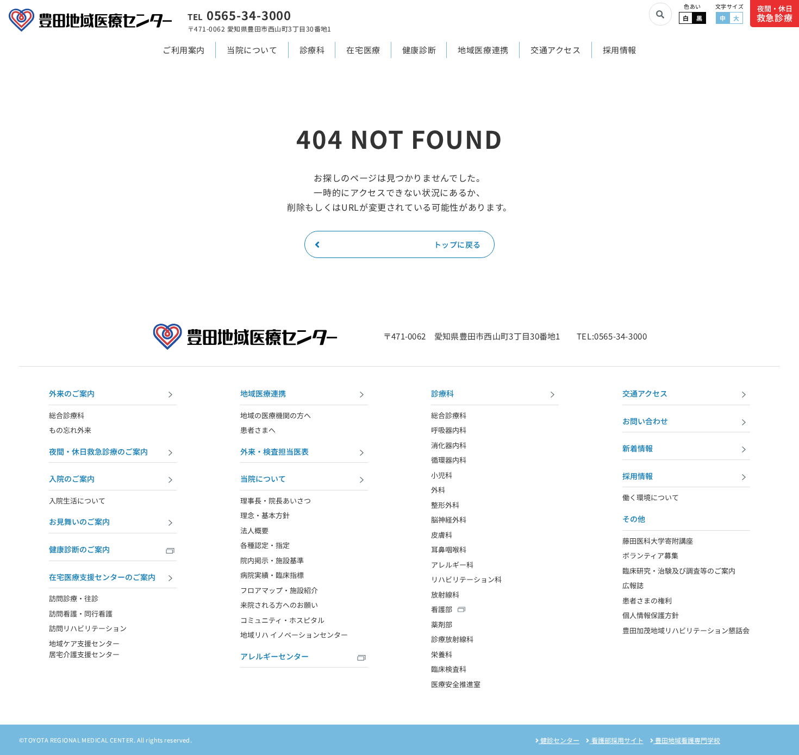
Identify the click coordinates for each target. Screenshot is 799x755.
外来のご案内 (72, 393)
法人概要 (254, 530)
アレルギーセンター (274, 656)
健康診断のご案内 (79, 549)
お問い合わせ (645, 421)
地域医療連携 (483, 49)
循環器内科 (448, 460)
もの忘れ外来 (70, 430)
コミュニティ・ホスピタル (282, 620)
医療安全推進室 (455, 684)
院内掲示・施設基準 (272, 560)
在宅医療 (363, 49)
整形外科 (445, 505)
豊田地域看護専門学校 (686, 740)
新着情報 (637, 448)
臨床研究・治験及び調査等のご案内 (678, 570)
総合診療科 (66, 415)
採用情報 (619, 49)
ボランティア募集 (650, 555)
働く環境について (650, 497)
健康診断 (419, 49)
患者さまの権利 (647, 600)
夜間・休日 (775, 13)
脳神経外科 (448, 519)
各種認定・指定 (265, 545)
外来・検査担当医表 (274, 451)
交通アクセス (555, 49)
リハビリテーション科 (466, 579)
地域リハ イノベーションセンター (294, 635)
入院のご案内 (72, 478)
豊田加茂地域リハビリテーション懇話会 (686, 630)
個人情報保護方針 (650, 615)
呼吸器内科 (448, 430)
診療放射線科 (452, 639)
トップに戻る (457, 244)
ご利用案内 (184, 49)
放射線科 (445, 594)
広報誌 (633, 585)
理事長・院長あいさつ (275, 500)
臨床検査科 (448, 669)
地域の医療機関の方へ (275, 415)
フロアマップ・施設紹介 (279, 590)
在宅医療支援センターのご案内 (102, 576)
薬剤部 (441, 624)
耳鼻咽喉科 (448, 549)
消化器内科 (448, 445)
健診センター (559, 740)
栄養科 (441, 654)
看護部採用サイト (616, 740)
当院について (252, 49)
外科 (438, 490)
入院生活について (77, 500)
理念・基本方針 (265, 515)
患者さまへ (258, 430)
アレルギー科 (452, 564)
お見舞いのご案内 (79, 521)
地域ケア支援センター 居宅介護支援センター (84, 649)
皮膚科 (441, 535)
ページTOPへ (779, 736)
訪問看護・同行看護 (81, 613)
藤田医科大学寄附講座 (657, 541)
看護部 (441, 609)
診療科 (312, 49)
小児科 (441, 475)
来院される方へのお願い (279, 605)
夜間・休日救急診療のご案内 (98, 451)
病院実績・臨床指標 (272, 575)
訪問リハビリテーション (88, 628)
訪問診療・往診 (73, 598)
